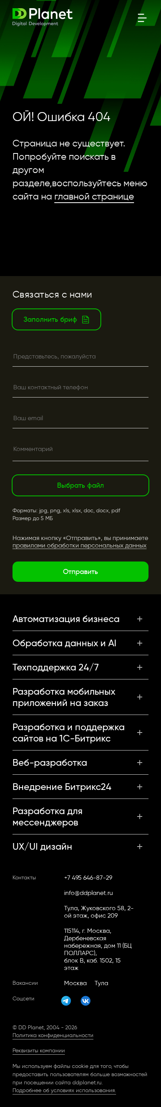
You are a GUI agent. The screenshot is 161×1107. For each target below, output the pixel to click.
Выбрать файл (80, 485)
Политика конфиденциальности (53, 1035)
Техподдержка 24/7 (56, 667)
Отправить (80, 571)
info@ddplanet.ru (88, 893)
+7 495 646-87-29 (88, 877)
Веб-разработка (50, 762)
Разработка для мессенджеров (47, 816)
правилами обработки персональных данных (80, 545)
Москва (75, 983)
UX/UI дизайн (42, 846)
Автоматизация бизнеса (66, 618)
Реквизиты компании (39, 1050)
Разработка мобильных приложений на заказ (64, 697)
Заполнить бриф (50, 319)
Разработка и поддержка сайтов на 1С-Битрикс (69, 732)
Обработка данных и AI (64, 643)
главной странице (94, 196)
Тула (101, 983)
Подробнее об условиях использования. (64, 1090)
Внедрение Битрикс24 (62, 786)
